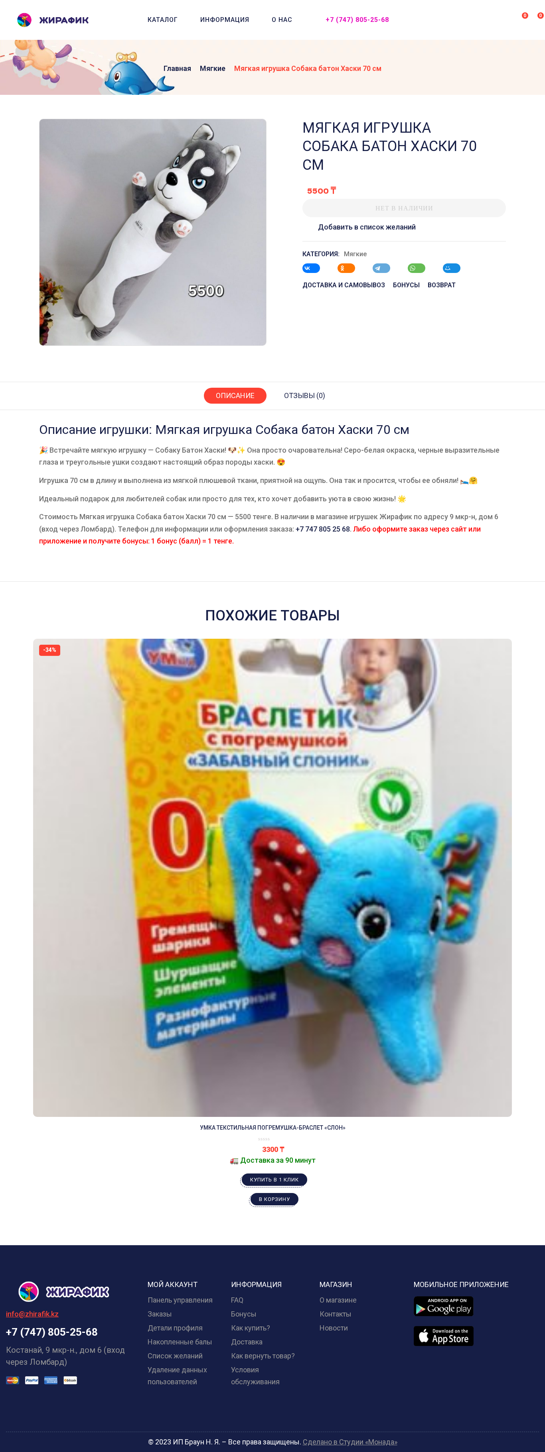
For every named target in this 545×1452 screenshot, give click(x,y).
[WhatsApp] (420, 268)
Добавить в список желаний (367, 227)
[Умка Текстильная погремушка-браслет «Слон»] (272, 878)
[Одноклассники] (350, 268)
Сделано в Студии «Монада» (350, 1442)
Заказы (160, 1314)
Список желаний (175, 1356)
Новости (334, 1328)
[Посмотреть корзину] (535, 19)
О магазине (338, 1300)
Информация (224, 20)
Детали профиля (175, 1328)
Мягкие (212, 68)
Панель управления (180, 1300)
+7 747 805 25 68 (323, 529)
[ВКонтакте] (315, 268)
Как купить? (250, 1328)
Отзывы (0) (304, 395)
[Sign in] (505, 20)
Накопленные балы (180, 1342)
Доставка (247, 1342)
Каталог (163, 20)
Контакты (335, 1314)
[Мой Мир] (455, 268)
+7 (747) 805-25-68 (357, 20)
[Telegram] (385, 268)
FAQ (237, 1300)
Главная (177, 68)
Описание (235, 395)
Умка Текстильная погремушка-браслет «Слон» (273, 1127)
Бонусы (244, 1314)
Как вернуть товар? (263, 1356)
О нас (282, 20)
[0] (519, 19)
